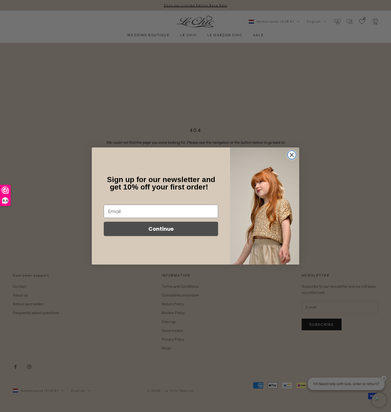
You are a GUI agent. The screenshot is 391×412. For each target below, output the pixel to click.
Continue (161, 229)
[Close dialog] (292, 155)
